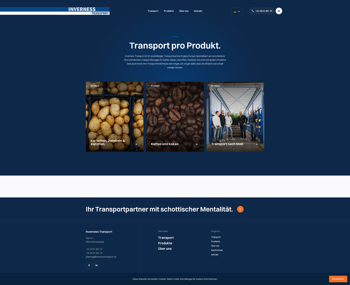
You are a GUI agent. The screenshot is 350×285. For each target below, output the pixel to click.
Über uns (184, 11)
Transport (153, 11)
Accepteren (338, 279)
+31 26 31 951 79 (94, 253)
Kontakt (198, 11)
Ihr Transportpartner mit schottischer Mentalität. (159, 209)
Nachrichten (217, 250)
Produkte (169, 11)
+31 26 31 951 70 (264, 11)
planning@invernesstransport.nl (101, 256)
